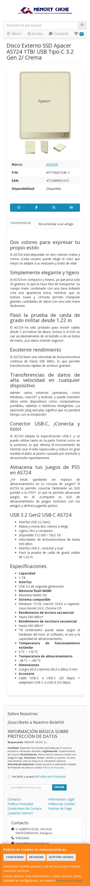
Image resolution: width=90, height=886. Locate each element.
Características (20, 223)
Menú (16, 33)
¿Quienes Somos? (20, 813)
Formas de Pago (60, 808)
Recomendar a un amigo (55, 224)
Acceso (37, 33)
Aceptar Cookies (61, 857)
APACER (52, 164)
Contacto (61, 33)
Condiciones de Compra (25, 808)
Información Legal (61, 799)
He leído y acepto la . (39, 776)
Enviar (59, 787)
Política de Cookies (69, 880)
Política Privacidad (20, 804)
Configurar (15, 857)
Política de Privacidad (53, 767)
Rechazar (36, 857)
